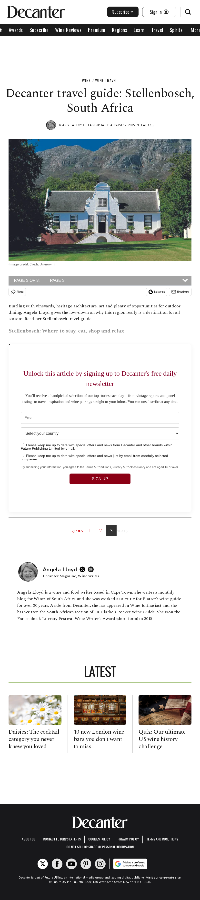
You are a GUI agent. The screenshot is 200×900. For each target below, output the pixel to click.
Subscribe (121, 12)
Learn (139, 29)
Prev (79, 531)
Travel (157, 29)
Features (147, 125)
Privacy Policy (128, 838)
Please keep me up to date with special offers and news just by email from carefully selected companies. (94, 457)
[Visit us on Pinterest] (85, 864)
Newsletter (183, 292)
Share (20, 292)
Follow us (159, 292)
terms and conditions (162, 838)
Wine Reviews (68, 29)
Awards (16, 29)
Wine (86, 80)
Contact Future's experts (62, 838)
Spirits (176, 29)
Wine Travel (106, 80)
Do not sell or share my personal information (100, 846)
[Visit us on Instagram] (100, 864)
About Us (28, 838)
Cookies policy (99, 838)
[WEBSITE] (92, 569)
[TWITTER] (84, 569)
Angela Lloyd (73, 125)
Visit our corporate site (163, 878)
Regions (119, 29)
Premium (96, 29)
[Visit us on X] (42, 864)
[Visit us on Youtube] (71, 864)
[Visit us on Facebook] (57, 864)
